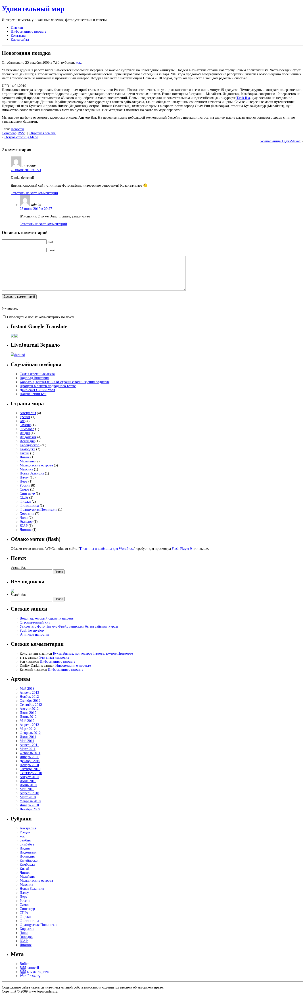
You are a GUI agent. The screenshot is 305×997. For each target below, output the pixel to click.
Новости (17, 129)
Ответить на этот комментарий (34, 193)
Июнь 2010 (28, 785)
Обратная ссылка (42, 133)
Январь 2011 (29, 757)
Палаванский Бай (33, 394)
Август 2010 (29, 777)
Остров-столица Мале (21, 137)
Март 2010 (28, 797)
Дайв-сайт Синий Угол (37, 390)
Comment (9, 133)
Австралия (28, 413)
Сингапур (27, 493)
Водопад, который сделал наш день (46, 618)
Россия (25, 485)
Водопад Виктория (34, 378)
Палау (24, 477)
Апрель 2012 (29, 725)
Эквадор (26, 521)
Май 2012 (27, 721)
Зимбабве (27, 429)
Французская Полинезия (38, 509)
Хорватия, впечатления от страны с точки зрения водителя (64, 382)
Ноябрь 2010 (29, 765)
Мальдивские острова (36, 465)
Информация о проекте (28, 31)
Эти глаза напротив (35, 634)
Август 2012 (29, 708)
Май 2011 (27, 741)
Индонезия (28, 437)
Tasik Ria (243, 98)
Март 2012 (28, 729)
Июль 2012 (28, 713)
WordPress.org (30, 976)
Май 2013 (27, 688)
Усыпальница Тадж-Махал (280, 141)
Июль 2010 (28, 781)
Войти (24, 963)
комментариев (34, 972)
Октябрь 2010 (30, 769)
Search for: (18, 567)
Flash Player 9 (182, 548)
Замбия (25, 425)
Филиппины (29, 505)
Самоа (24, 489)
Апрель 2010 (29, 793)
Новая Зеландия (32, 473)
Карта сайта (20, 39)
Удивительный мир (33, 9)
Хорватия (27, 513)
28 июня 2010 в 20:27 (36, 209)
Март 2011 (28, 749)
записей (29, 968)
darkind (19, 355)
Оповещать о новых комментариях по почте (41, 317)
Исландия (27, 441)
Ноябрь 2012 (29, 696)
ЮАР (24, 525)
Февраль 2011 (30, 753)
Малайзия (27, 461)
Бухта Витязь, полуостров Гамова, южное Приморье (93, 653)
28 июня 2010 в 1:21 (26, 170)
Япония (25, 529)
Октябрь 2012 (30, 700)
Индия (25, 433)
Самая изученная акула (37, 374)
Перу (23, 481)
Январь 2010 (29, 805)
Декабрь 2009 (30, 809)
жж (78, 62)
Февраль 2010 (30, 801)
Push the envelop (32, 630)
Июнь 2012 (28, 717)
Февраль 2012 (30, 733)
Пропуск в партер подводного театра (48, 386)
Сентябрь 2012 (31, 704)
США (24, 497)
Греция (25, 417)
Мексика (26, 469)
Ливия (24, 457)
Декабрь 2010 (30, 761)
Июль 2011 (28, 737)
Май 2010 (27, 789)
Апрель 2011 (29, 745)
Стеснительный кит (35, 622)
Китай (24, 453)
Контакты (18, 35)
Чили (24, 517)
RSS (21, 133)
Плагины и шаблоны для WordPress (107, 548)
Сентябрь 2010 (31, 773)
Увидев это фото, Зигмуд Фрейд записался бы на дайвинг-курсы (69, 626)
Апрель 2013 (29, 692)
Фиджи (25, 501)
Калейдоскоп (30, 445)
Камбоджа (27, 449)
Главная (17, 27)
